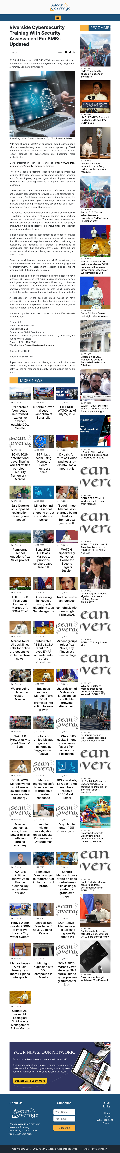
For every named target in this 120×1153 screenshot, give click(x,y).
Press (107, 1116)
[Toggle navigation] (58, 18)
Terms (85, 1148)
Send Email (22, 329)
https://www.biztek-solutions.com (36, 345)
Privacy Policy (99, 1148)
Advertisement (105, 1119)
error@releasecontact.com (58, 365)
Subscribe (64, 1127)
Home (107, 1113)
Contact (106, 1123)
